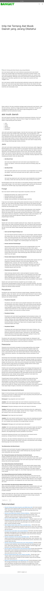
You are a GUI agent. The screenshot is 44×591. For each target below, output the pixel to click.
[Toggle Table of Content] (9, 500)
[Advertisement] (22, 16)
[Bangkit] (7, 4)
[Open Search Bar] (39, 4)
